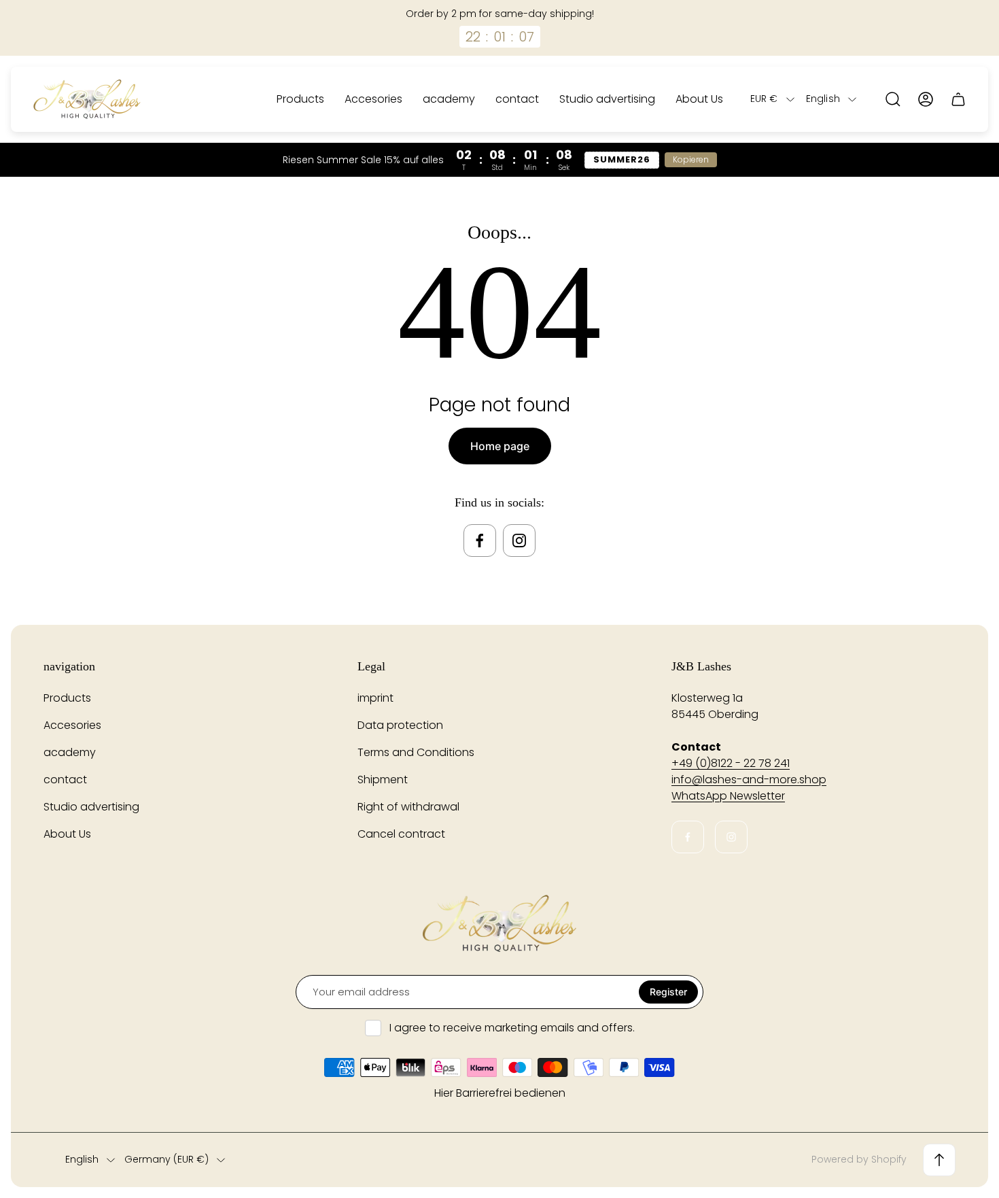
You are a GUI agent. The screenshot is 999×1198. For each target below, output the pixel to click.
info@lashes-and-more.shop (748, 779)
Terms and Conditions (415, 752)
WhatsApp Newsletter (728, 796)
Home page (499, 446)
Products (67, 698)
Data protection (400, 725)
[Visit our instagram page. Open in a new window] (519, 540)
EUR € (764, 99)
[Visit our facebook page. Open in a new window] (479, 540)
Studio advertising (91, 807)
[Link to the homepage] (499, 923)
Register (668, 991)
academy (69, 752)
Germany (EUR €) (166, 1160)
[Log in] (926, 99)
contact (65, 779)
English (823, 99)
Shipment (382, 779)
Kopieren (691, 159)
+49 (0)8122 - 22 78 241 (730, 763)
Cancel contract (401, 834)
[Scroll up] (939, 1160)
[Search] (893, 99)
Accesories (72, 725)
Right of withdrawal (408, 807)
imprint (375, 698)
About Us (67, 834)
